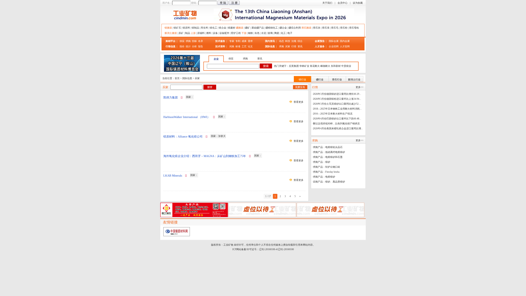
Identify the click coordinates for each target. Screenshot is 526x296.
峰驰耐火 (325, 66)
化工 (283, 33)
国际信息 (187, 78)
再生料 (204, 27)
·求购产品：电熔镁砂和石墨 (327, 157)
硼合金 (283, 27)
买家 (287, 46)
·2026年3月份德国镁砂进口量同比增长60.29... (336, 93)
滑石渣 (325, 27)
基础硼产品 (257, 27)
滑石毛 (334, 27)
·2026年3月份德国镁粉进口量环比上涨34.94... (336, 98)
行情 (293, 46)
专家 (231, 41)
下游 (243, 33)
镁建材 (231, 27)
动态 (281, 41)
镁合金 (222, 27)
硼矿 (247, 27)
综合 (300, 41)
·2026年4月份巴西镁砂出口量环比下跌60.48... (336, 118)
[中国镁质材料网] (176, 235)
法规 (293, 41)
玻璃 (270, 33)
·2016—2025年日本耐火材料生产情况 (332, 113)
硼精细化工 (271, 27)
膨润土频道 (171, 33)
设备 (215, 33)
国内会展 (345, 41)
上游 (193, 33)
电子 (289, 33)
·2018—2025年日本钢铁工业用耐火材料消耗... (337, 108)
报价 (182, 46)
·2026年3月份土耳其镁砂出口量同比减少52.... (336, 103)
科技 (287, 41)
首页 (177, 78)
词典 (231, 46)
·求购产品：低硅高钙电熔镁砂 (328, 152)
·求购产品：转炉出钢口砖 (326, 166)
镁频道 (168, 27)
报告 (200, 46)
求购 (188, 41)
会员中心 (342, 2)
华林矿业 (304, 66)
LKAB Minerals (172, 175)
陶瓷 (276, 33)
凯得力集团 (170, 97)
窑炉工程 (236, 33)
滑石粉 (343, 27)
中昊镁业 (346, 66)
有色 (257, 33)
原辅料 (201, 33)
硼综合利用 (294, 27)
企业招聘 (334, 46)
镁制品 (195, 27)
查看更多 (298, 102)
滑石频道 (306, 27)
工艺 (244, 46)
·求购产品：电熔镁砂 (323, 176)
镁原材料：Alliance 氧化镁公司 (183, 136)
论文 (250, 46)
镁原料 (186, 27)
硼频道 (239, 27)
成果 (244, 41)
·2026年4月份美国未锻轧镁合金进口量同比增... (337, 128)
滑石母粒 (354, 27)
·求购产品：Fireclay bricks (326, 171)
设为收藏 (358, 2)
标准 (237, 46)
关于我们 (327, 2)
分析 (194, 46)
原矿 (181, 33)
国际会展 (334, 41)
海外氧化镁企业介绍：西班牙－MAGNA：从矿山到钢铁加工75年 (204, 156)
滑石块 (316, 27)
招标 (194, 41)
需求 (250, 41)
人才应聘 (345, 46)
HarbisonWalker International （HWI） (186, 117)
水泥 (263, 33)
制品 (187, 33)
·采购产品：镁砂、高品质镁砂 (328, 181)
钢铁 (250, 33)
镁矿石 (177, 27)
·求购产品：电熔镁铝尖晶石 (327, 147)
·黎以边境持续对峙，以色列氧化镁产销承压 (336, 123)
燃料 (208, 33)
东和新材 (336, 66)
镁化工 (213, 27)
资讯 (300, 46)
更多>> (359, 87)
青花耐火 (315, 66)
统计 (188, 46)
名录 (200, 41)
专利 (237, 41)
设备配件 (224, 33)
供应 (182, 41)
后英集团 (294, 66)
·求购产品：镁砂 (321, 162)
